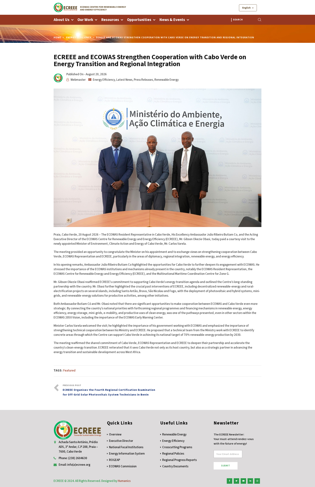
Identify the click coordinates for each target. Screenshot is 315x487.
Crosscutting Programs (177, 447)
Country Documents (175, 466)
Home (57, 37)
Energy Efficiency (78, 37)
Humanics (124, 481)
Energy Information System (127, 453)
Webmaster (78, 80)
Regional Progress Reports (179, 460)
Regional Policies (173, 453)
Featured (69, 370)
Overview (115, 434)
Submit (225, 465)
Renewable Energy (166, 80)
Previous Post (109, 390)
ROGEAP (114, 460)
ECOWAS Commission (123, 466)
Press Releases (143, 80)
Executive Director (121, 441)
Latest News (124, 80)
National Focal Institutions (126, 447)
